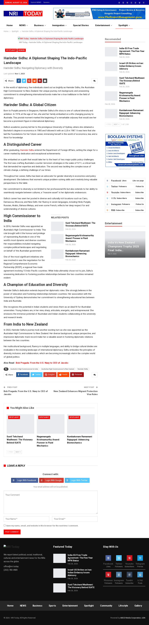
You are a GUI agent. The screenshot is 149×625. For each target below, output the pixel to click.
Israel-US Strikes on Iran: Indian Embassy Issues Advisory (131, 66)
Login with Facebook (26, 480)
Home (10, 25)
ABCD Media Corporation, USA (132, 618)
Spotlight (123, 25)
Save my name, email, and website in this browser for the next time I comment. (42, 526)
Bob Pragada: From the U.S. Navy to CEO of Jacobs (42, 363)
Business (39, 25)
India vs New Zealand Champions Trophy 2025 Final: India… (123, 246)
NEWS (22, 25)
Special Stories (81, 25)
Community (106, 605)
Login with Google (53, 480)
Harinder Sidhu (27, 150)
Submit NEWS (36, 2)
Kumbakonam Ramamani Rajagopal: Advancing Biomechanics (77, 253)
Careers (46, 2)
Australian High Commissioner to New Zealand (57, 369)
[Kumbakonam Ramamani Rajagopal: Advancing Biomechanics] (57, 254)
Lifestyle (123, 605)
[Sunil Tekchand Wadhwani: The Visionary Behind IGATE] (57, 226)
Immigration (58, 25)
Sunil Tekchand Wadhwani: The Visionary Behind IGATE (132, 81)
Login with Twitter (79, 480)
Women (21, 50)
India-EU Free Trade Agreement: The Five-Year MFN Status (131, 51)
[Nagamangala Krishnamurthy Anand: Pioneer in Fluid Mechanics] (57, 239)
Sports (52, 605)
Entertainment (102, 25)
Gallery (138, 605)
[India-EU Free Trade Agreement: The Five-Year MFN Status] (111, 51)
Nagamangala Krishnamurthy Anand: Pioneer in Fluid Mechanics (79, 238)
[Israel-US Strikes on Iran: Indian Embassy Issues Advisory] (111, 66)
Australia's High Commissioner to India (24, 369)
